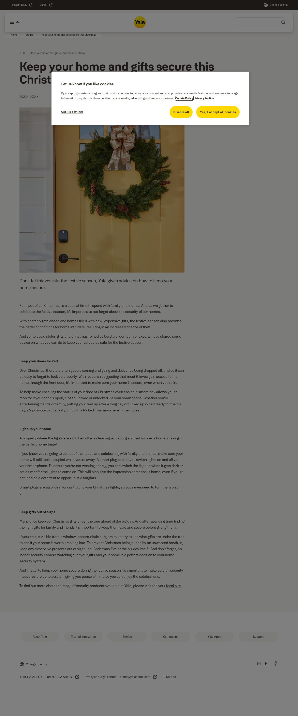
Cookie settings (72, 112)
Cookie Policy (184, 98)
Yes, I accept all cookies (218, 112)
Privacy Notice (204, 98)
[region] (150, 98)
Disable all (181, 112)
